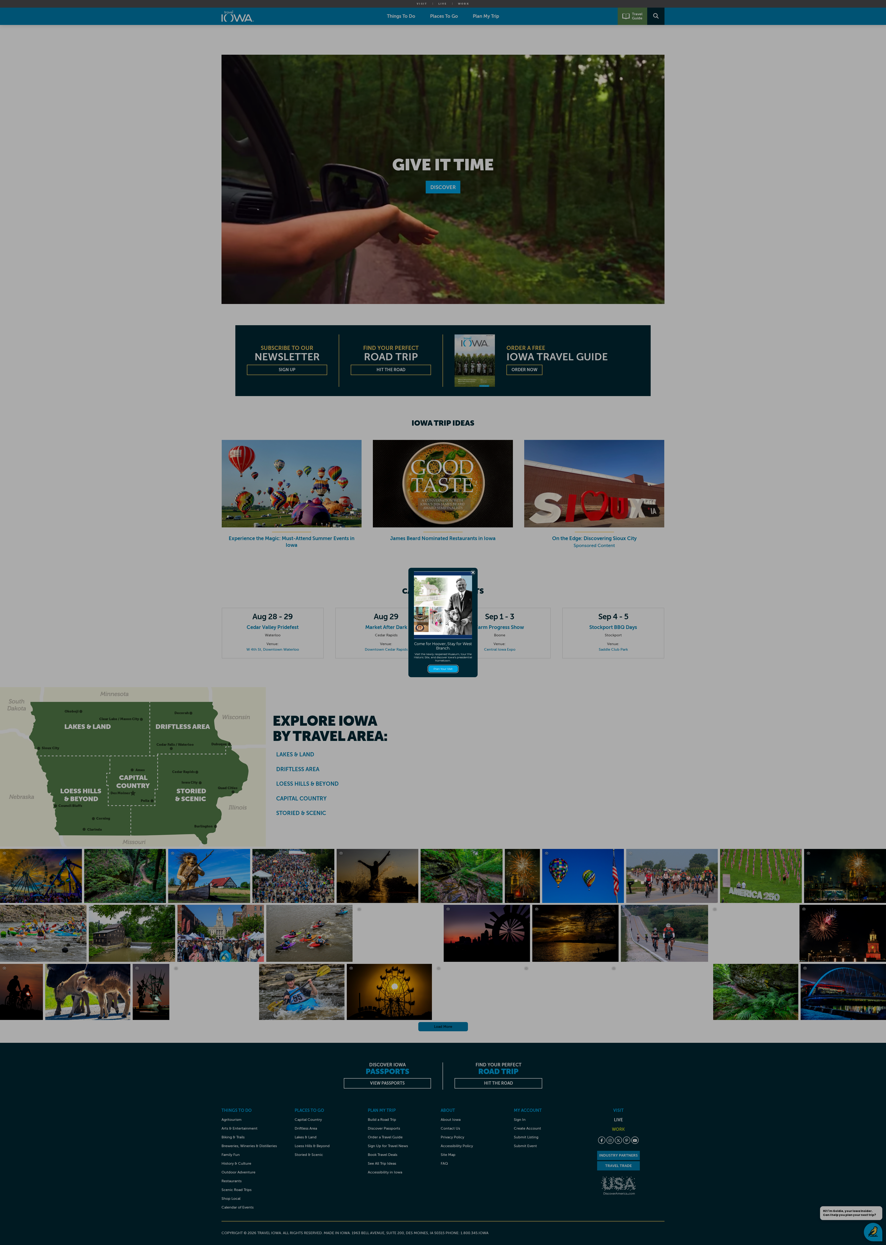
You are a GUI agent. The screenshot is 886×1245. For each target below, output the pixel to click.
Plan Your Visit (443, 669)
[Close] (473, 572)
